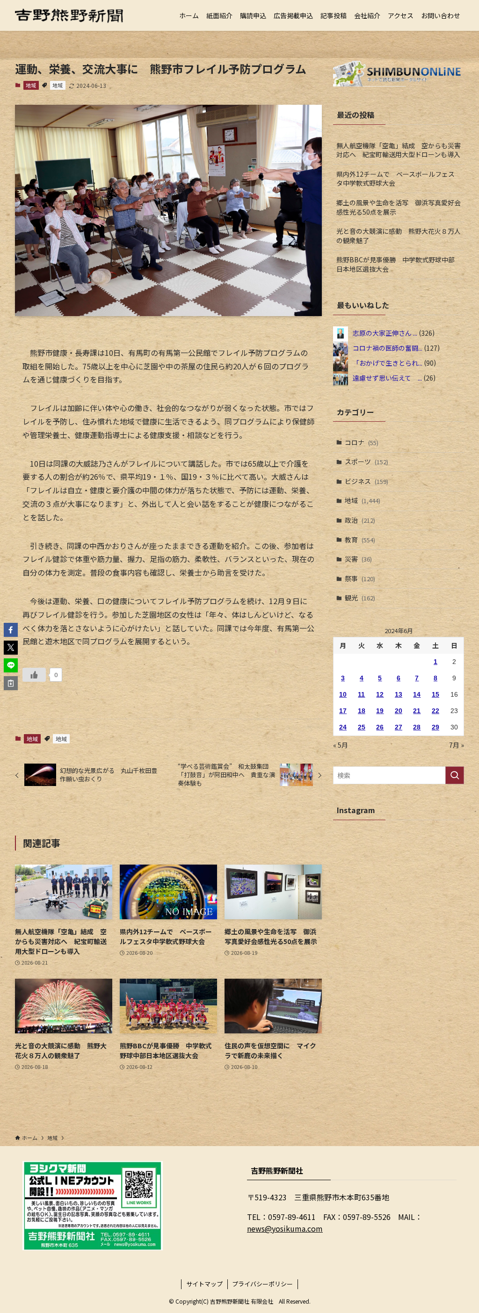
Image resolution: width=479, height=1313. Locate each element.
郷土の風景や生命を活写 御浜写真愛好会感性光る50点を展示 (398, 207)
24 (343, 727)
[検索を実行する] (454, 775)
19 (380, 710)
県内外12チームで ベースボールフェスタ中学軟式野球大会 (395, 178)
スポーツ (366, 461)
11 (361, 694)
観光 (360, 597)
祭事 (360, 578)
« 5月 (340, 745)
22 (435, 710)
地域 (31, 85)
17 (343, 710)
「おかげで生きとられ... (387, 362)
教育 (360, 539)
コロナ (361, 442)
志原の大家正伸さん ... (385, 332)
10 (343, 694)
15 (435, 694)
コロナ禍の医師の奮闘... (387, 347)
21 (417, 710)
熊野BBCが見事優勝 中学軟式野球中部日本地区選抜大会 (395, 264)
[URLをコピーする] (11, 683)
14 (417, 694)
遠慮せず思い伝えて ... (387, 377)
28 (417, 727)
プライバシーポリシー (262, 1283)
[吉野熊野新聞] (69, 15)
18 (361, 710)
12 (380, 694)
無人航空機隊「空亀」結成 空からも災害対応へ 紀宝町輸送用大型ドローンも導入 (398, 150)
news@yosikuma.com (285, 1228)
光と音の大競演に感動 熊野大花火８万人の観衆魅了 (398, 235)
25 (361, 727)
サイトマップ (204, 1283)
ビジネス (366, 481)
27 (398, 727)
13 (398, 694)
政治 (360, 520)
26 (380, 727)
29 (435, 727)
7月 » (456, 745)
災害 (358, 558)
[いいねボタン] (34, 675)
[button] (11, 630)
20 (398, 710)
